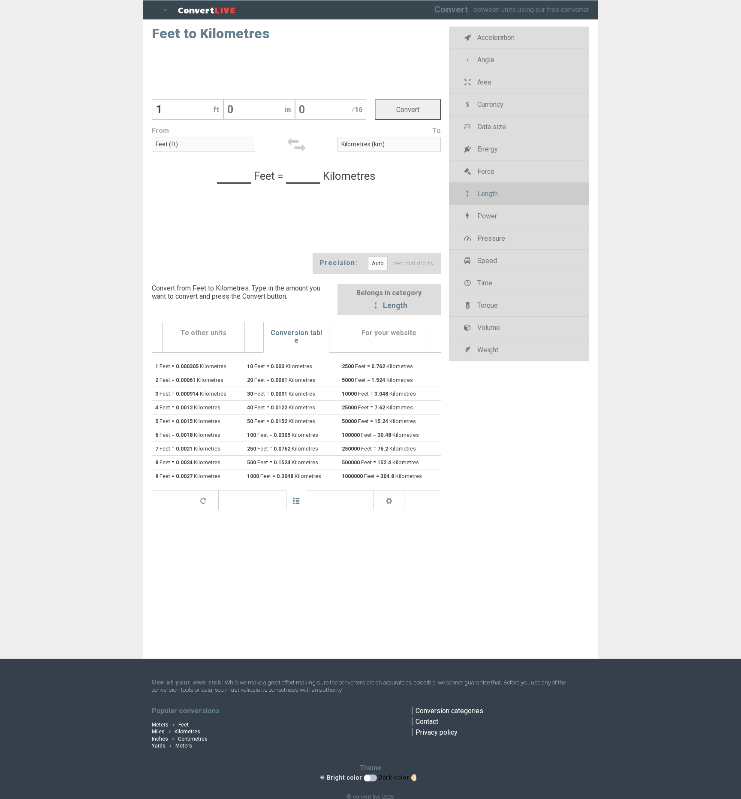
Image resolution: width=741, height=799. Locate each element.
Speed (486, 261)
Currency (489, 104)
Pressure (490, 238)
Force (485, 171)
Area (483, 82)
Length (394, 306)
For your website (388, 333)
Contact (427, 721)
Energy (487, 149)
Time (484, 283)
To (436, 131)
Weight (487, 350)
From (160, 131)
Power (486, 216)
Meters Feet (170, 725)
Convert (451, 9)
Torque (487, 305)
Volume (488, 328)
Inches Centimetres (180, 739)
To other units (203, 333)
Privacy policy (437, 732)
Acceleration (495, 37)
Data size (491, 127)
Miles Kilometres (176, 732)
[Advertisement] (296, 69)
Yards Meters (172, 746)
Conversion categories (449, 711)
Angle (485, 60)
